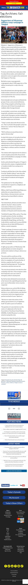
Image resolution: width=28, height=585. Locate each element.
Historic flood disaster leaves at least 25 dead (14, 439)
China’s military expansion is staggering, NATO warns (14, 429)
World (7, 533)
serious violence (10, 382)
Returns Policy (21, 547)
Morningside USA (8, 546)
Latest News (14, 444)
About (20, 528)
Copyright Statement (14, 572)
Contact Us (20, 536)
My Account (14, 498)
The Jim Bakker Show (20, 530)
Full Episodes (8, 512)
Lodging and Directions (8, 547)
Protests (3, 382)
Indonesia (8, 381)
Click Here (14, 3)
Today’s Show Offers (20, 512)
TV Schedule (8, 513)
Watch (7, 510)
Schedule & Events (8, 515)
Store (20, 510)
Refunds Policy (21, 549)
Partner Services (21, 546)
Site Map (14, 576)
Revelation (7, 538)
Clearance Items (20, 513)
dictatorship (17, 379)
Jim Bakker (15, 7)
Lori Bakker (20, 533)
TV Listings (8, 516)
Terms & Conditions (14, 570)
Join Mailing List (20, 551)
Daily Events (7, 549)
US (7, 531)
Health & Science (7, 539)
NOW (7, 530)
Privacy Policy (14, 574)
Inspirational (7, 536)
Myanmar (13, 381)
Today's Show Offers (14, 503)
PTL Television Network (21, 534)
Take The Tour (8, 551)
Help (21, 552)
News (7, 528)
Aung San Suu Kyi (9, 379)
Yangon (16, 382)
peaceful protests (20, 381)
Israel (8, 534)
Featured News (14, 422)
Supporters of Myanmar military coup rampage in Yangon (12, 22)
